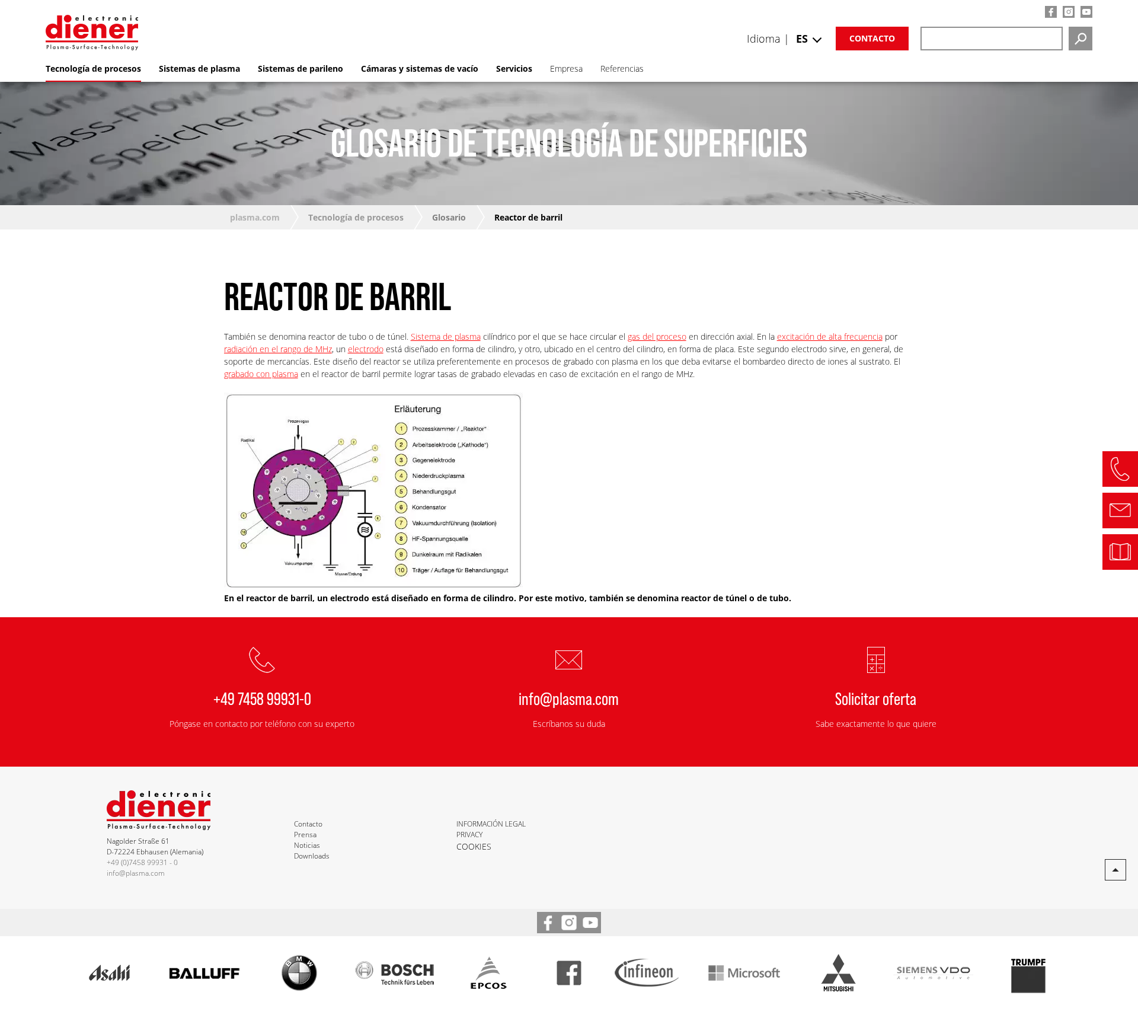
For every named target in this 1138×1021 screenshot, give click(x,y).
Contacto (872, 38)
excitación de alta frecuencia (830, 336)
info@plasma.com (569, 698)
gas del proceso (657, 336)
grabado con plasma (261, 373)
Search (1080, 38)
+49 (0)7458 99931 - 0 (142, 862)
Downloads (312, 856)
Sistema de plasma (446, 336)
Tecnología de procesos (356, 217)
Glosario (449, 217)
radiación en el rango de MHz (278, 349)
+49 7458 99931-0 (262, 698)
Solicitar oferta (875, 698)
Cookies (473, 846)
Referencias (622, 68)
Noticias (307, 845)
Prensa (305, 834)
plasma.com (255, 217)
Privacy (469, 834)
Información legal (491, 824)
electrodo (365, 349)
